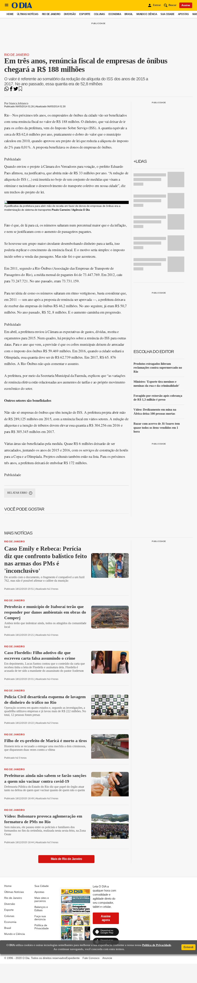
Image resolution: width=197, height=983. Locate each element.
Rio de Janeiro (51, 14)
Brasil (128, 14)
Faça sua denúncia (40, 918)
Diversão (70, 14)
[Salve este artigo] (20, 90)
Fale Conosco (91, 958)
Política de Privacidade (41, 927)
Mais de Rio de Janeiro (66, 859)
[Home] (22, 7)
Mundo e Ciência (146, 14)
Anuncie (107, 958)
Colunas (99, 14)
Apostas (183, 14)
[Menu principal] (6, 5)
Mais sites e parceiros (41, 899)
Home (10, 14)
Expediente (73, 958)
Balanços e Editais (41, 908)
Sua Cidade (167, 14)
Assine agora (106, 918)
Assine (185, 5)
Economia (115, 14)
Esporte (84, 14)
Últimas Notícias (27, 14)
